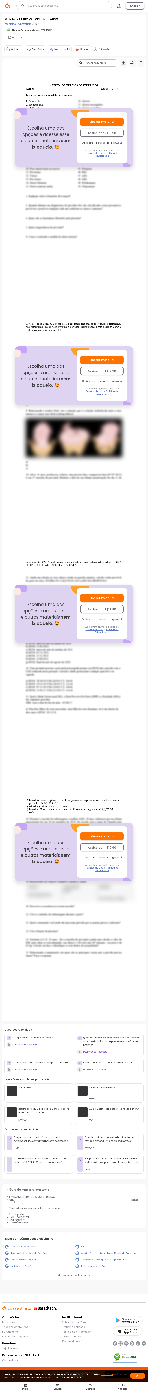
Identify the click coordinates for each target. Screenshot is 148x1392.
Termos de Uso (94, 153)
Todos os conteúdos (15, 1327)
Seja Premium (11, 1348)
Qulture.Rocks (10, 1360)
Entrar (135, 6)
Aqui (119, 143)
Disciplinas (8, 1322)
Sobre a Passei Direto (75, 1322)
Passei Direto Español (15, 1336)
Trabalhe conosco (73, 1327)
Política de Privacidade (107, 154)
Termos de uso (71, 1336)
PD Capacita (10, 1331)
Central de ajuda (72, 1341)
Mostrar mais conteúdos (72, 1275)
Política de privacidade (76, 1331)
